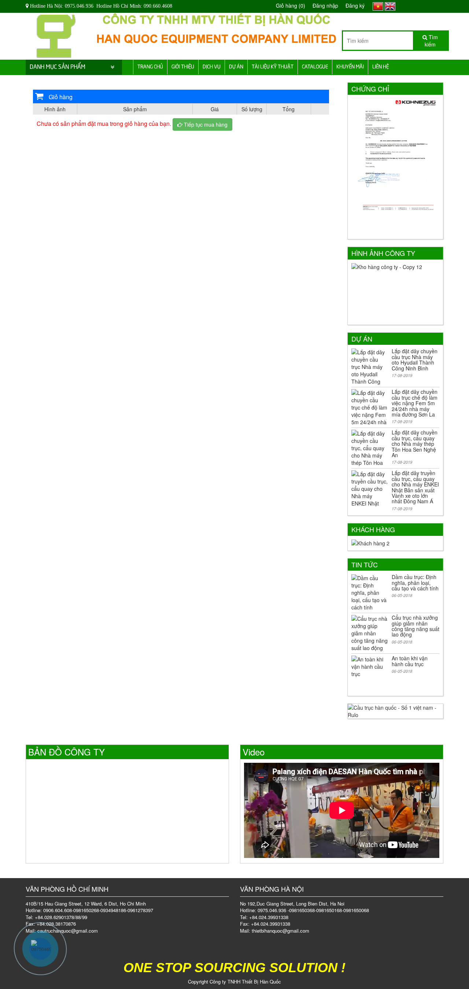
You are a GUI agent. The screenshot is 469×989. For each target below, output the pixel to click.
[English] (390, 5)
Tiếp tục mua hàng (205, 124)
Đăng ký (355, 5)
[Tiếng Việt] (378, 5)
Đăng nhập (325, 5)
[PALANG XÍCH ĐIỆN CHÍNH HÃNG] (56, 34)
